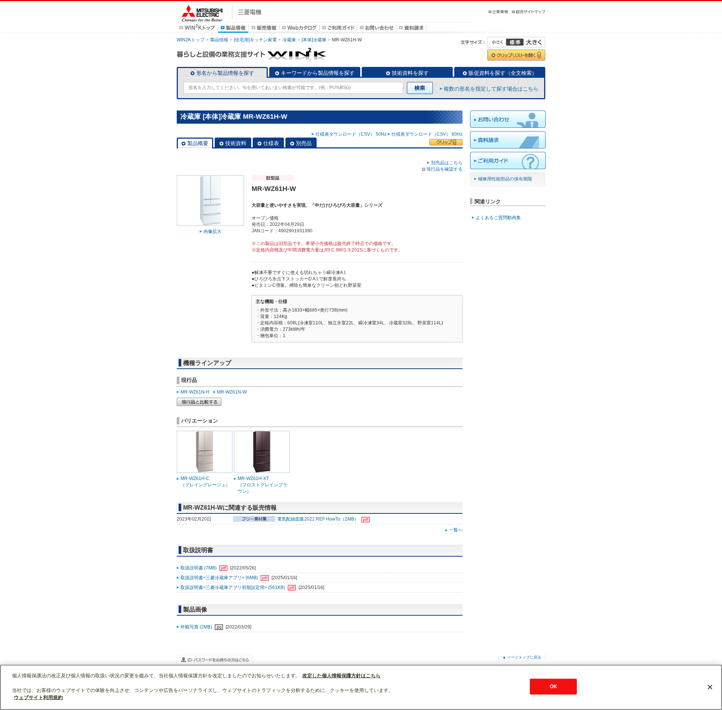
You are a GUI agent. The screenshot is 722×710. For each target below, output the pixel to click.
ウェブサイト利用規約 (38, 697)
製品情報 (219, 39)
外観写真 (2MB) (196, 627)
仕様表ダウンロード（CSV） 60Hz (427, 134)
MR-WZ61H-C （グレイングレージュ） (205, 481)
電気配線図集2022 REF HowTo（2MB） (318, 519)
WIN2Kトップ (191, 39)
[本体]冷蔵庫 (314, 39)
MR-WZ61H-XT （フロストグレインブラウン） (262, 485)
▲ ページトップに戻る (521, 657)
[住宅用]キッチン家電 (255, 39)
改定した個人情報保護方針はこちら (341, 675)
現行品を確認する (444, 169)
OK (553, 686)
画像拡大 (212, 231)
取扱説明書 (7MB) (199, 568)
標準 (515, 42)
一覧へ (456, 530)
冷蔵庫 (289, 39)
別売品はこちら (447, 162)
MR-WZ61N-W (232, 392)
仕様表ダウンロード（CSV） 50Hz (351, 134)
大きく (530, 42)
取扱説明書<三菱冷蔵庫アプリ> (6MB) (219, 577)
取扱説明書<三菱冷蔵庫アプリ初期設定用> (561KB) (233, 587)
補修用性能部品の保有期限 (505, 179)
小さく (501, 42)
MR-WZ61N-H (194, 392)
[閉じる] (710, 687)
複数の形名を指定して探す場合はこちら (491, 89)
